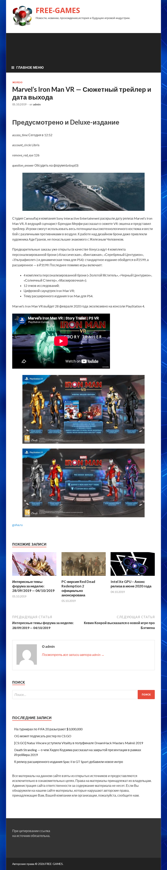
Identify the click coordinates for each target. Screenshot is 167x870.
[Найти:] (83, 694)
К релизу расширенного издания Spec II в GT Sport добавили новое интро (68, 762)
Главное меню (30, 67)
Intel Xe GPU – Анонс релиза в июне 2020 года (131, 583)
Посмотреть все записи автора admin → (73, 655)
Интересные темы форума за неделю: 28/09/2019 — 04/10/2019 (33, 586)
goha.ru (17, 525)
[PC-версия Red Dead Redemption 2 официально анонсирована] (84, 577)
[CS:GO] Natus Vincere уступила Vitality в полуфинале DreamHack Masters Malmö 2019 (78, 743)
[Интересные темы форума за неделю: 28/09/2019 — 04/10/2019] (34, 577)
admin (37, 104)
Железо (17, 82)
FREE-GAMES (58, 10)
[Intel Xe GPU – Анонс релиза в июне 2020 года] (133, 577)
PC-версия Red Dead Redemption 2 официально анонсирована (78, 588)
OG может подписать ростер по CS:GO (42, 736)
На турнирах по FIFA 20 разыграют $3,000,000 (48, 729)
